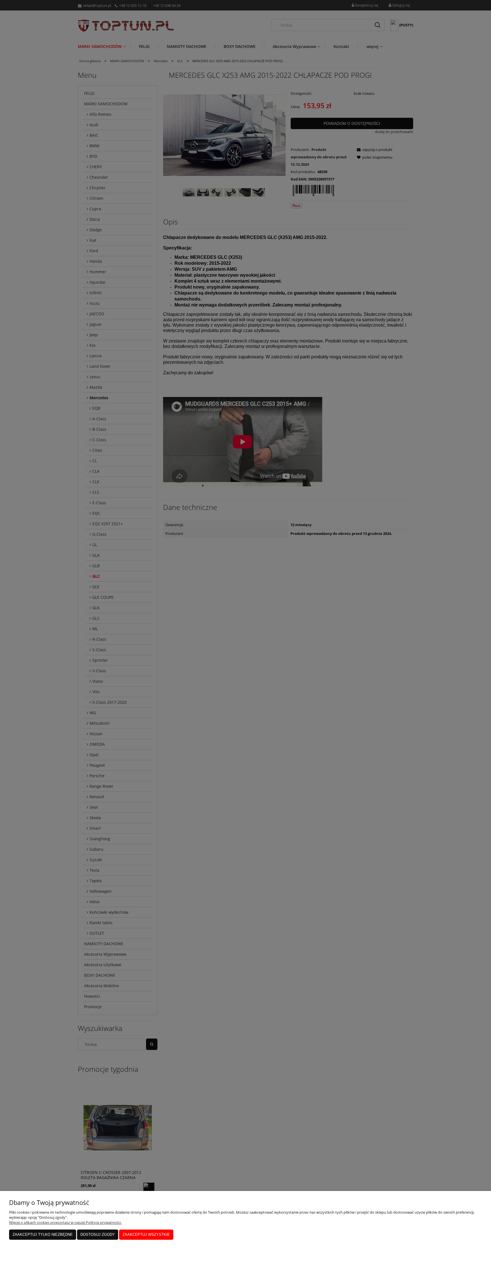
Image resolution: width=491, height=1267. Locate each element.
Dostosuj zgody (97, 1234)
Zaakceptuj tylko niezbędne (43, 1234)
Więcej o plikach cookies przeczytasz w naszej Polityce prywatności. (65, 1222)
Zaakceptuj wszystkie (146, 1234)
